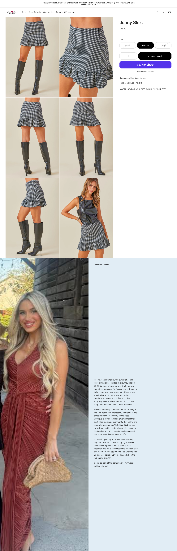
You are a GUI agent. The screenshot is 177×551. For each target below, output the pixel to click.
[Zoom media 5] (32, 218)
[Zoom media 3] (32, 138)
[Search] (158, 12)
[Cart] (169, 12)
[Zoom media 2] (86, 57)
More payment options (145, 71)
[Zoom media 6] (86, 218)
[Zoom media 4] (86, 138)
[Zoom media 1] (32, 57)
